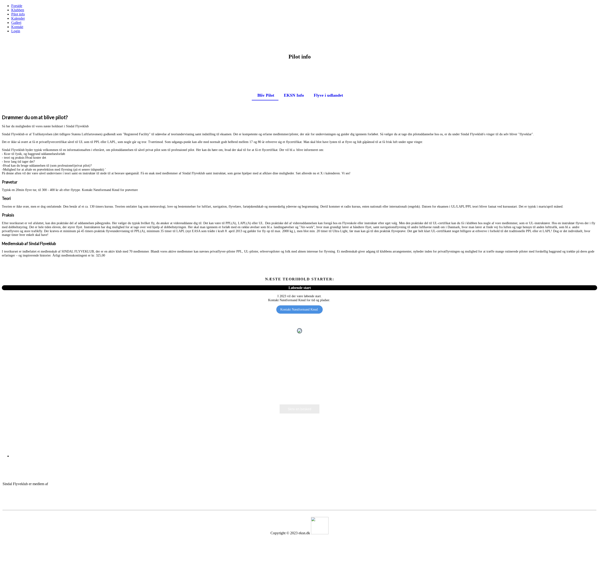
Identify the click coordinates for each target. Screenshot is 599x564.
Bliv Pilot (265, 95)
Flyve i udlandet (328, 95)
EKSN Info (294, 95)
